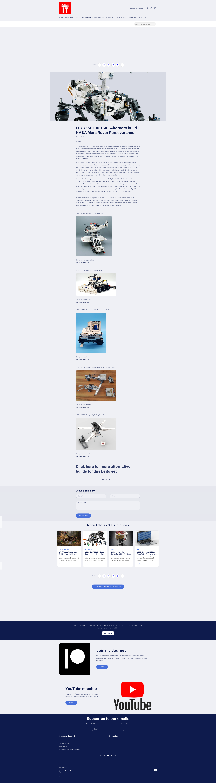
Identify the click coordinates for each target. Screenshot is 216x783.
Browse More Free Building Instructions (108, 586)
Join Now (102, 666)
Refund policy (63, 746)
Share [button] (79, 141)
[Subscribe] (122, 729)
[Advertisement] (108, 42)
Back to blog (109, 479)
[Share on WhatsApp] (99, 65)
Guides (91, 24)
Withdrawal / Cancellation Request (69, 749)
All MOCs (98, 24)
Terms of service (64, 743)
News (104, 24)
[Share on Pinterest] (113, 65)
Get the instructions (83, 262)
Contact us (108, 633)
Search (61, 740)
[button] (77, 17)
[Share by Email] (117, 65)
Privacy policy (95, 777)
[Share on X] (108, 65)
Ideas (85, 24)
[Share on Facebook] (104, 65)
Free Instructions (65, 24)
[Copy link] (122, 65)
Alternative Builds (77, 24)
